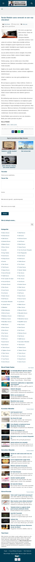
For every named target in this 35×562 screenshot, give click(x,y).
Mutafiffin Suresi (23, 321)
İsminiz (3, 192)
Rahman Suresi (22, 333)
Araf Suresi (21, 241)
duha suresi (14, 124)
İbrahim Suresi (22, 284)
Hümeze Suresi (6, 284)
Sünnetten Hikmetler (24, 341)
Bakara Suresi (6, 244)
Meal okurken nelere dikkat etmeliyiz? (21, 501)
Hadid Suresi (5, 276)
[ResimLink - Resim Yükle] (17, 556)
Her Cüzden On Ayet (7, 278)
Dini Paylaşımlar (23, 253)
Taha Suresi (22, 344)
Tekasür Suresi (22, 350)
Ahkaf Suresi (22, 233)
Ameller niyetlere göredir (18, 478)
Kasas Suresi (22, 296)
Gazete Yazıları (22, 270)
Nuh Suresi (21, 330)
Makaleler (4, 307)
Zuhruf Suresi (5, 362)
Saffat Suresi (22, 339)
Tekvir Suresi (5, 353)
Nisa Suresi (5, 330)
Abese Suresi (5, 233)
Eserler (4, 261)
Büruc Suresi (5, 247)
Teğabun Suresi (6, 350)
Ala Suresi (21, 235)
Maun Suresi (22, 307)
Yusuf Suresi (5, 359)
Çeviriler (4, 250)
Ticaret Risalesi (15, 377)
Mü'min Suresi (6, 313)
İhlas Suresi (5, 287)
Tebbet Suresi (22, 347)
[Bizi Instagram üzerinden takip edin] (19, 559)
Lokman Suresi (6, 304)
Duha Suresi (7, 24)
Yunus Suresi (22, 356)
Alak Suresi (5, 238)
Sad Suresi (21, 336)
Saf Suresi (5, 339)
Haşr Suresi (22, 276)
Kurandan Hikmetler (7, 301)
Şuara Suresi (5, 341)
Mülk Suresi (22, 316)
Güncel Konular (6, 273)
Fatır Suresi (5, 264)
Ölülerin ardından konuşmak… (19, 466)
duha (8, 124)
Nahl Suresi (5, 324)
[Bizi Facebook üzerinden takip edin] (16, 559)
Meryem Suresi (22, 310)
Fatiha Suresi (22, 261)
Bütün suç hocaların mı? (18, 395)
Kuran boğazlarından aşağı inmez (20, 459)
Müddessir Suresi (6, 316)
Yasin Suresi (5, 356)
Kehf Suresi (5, 298)
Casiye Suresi (22, 247)
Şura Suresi (5, 344)
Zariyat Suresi (22, 359)
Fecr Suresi (22, 264)
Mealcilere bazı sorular (17, 401)
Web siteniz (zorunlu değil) (8, 206)
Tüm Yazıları (31, 367)
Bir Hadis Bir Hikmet (16, 484)
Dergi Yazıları (5, 253)
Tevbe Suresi (22, 353)
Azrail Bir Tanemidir (16, 513)
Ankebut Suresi (6, 241)
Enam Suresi (22, 255)
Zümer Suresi (22, 362)
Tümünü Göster (30, 409)
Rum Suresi (5, 336)
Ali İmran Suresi (23, 238)
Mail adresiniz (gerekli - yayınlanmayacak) (12, 199)
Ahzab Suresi (5, 235)
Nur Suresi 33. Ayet (16, 418)
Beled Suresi (22, 244)
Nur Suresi (5, 333)
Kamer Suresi (5, 296)
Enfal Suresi (22, 258)
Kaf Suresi (21, 293)
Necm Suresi (5, 327)
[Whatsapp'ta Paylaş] (19, 131)
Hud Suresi (21, 281)
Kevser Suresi (22, 298)
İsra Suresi (5, 293)
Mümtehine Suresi (23, 319)
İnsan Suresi (5, 290)
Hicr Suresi (21, 278)
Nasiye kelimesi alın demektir (19, 442)
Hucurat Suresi (6, 281)
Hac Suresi (21, 273)
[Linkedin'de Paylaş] (22, 131)
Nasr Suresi (22, 324)
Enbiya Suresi (5, 258)
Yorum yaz (24, 24)
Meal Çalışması (6, 310)
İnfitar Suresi (22, 287)
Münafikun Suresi (6, 321)
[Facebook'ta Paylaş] (13, 131)
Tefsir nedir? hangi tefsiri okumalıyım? (22, 495)
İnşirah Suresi (22, 290)
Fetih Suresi (5, 267)
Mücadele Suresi (23, 313)
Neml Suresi (22, 327)
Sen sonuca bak (25, 151)
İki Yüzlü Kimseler (16, 472)
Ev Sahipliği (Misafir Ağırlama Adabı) (21, 370)
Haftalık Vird (14, 519)
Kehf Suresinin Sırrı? (16, 412)
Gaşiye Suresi (6, 270)
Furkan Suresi (22, 267)
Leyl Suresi (21, 301)
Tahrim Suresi (5, 347)
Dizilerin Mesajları (16, 389)
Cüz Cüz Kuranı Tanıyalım (25, 250)
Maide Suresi (22, 304)
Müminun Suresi (6, 319)
